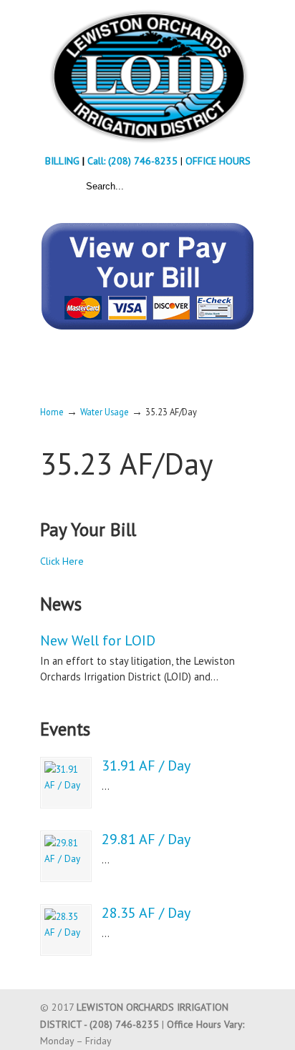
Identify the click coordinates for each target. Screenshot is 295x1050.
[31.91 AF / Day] (65, 782)
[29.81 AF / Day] (65, 856)
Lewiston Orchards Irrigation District (147, 75)
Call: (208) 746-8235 (133, 160)
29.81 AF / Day (146, 839)
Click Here (62, 561)
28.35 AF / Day (146, 912)
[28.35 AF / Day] (65, 929)
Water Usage (104, 411)
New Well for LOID (97, 640)
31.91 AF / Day (146, 765)
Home (52, 411)
